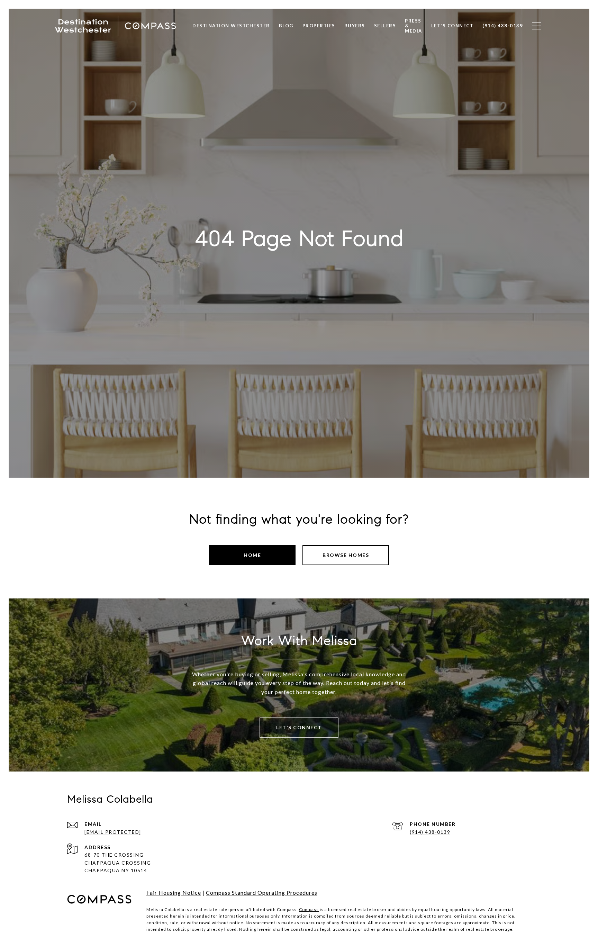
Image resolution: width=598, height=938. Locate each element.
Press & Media (413, 25)
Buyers (354, 25)
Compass (309, 909)
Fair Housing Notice (173, 892)
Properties (318, 25)
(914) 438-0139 (430, 832)
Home (252, 555)
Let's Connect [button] (299, 727)
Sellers (385, 25)
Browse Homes (346, 555)
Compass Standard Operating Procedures (261, 892)
